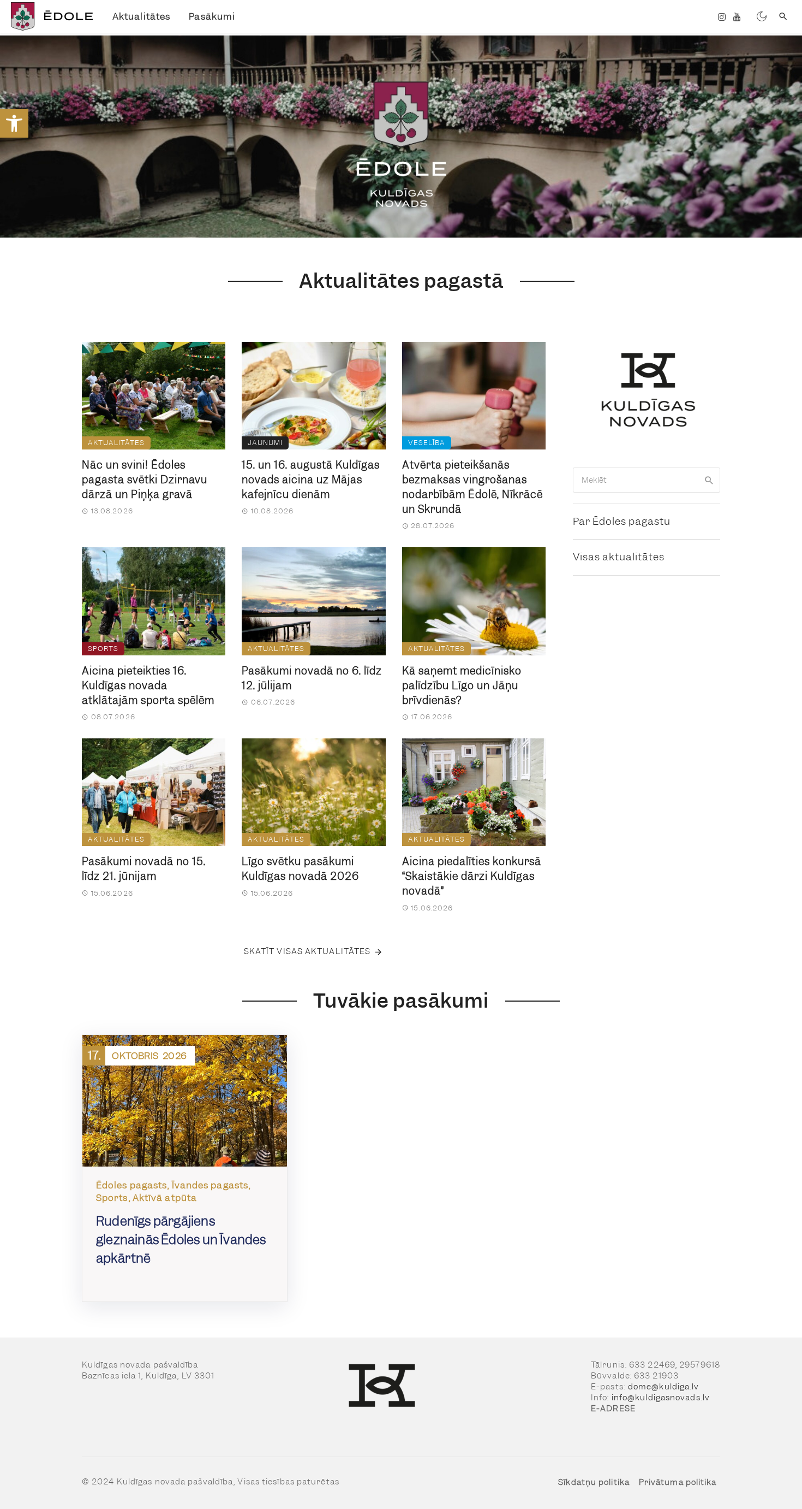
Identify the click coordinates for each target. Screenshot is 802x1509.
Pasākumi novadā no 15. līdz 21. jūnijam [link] (144, 869)
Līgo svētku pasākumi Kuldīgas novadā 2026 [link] (300, 869)
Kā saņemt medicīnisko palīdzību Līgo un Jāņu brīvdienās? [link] (462, 685)
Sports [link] (103, 648)
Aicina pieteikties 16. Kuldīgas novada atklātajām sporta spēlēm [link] (148, 685)
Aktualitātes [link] (141, 16)
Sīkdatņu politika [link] (594, 1482)
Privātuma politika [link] (678, 1482)
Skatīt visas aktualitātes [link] (307, 951)
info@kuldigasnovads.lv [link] (661, 1397)
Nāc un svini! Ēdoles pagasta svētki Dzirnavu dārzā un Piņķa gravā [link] (144, 479)
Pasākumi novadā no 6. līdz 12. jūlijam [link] (312, 678)
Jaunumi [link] (265, 442)
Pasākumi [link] (212, 16)
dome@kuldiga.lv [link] (663, 1386)
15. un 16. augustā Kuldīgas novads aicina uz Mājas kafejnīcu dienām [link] (311, 479)
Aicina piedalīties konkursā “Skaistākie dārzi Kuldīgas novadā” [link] (471, 876)
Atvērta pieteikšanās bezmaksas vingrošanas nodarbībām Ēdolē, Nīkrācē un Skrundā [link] (472, 487)
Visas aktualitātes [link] (619, 557)
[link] (14, 123)
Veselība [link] (426, 442)
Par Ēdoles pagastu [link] (622, 521)
